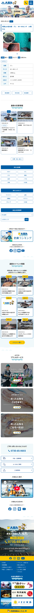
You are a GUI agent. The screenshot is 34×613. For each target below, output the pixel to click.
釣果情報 (4, 565)
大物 (9, 182)
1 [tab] (17, 53)
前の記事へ (7, 93)
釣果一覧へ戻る (17, 159)
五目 (9, 179)
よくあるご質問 (21, 569)
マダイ (8, 171)
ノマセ (25, 179)
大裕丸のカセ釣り (7, 567)
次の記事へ (26, 93)
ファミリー (8, 195)
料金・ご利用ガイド (7, 569)
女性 (25, 195)
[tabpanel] (17, 42)
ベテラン (4, 61)
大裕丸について (21, 567)
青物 (25, 175)
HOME (4, 562)
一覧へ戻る (17, 93)
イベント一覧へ (17, 342)
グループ (8, 202)
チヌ (9, 175)
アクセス (19, 572)
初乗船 (8, 198)
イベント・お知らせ (22, 562)
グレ (11, 21)
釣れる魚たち (21, 565)
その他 (25, 182)
